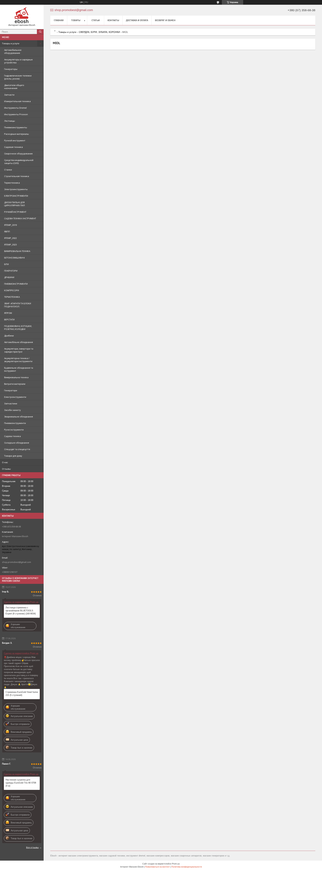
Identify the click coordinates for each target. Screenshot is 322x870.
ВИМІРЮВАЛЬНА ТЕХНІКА (17, 251)
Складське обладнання (16, 442)
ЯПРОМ (8, 312)
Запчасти (9, 94)
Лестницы (9, 120)
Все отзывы (32, 847)
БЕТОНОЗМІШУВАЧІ (14, 257)
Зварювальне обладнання (18, 416)
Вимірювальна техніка (16, 377)
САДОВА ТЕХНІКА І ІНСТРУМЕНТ (20, 218)
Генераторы (10, 69)
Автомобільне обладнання (18, 342)
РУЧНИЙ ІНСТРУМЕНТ (15, 211)
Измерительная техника (17, 101)
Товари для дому (13, 455)
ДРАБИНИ (9, 277)
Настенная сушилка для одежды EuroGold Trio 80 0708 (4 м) (21, 782)
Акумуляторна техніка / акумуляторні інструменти (18, 360)
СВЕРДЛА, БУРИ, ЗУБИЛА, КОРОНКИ (99, 32)
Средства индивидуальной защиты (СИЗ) (18, 162)
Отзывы (6, 468)
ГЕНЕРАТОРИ (10, 270)
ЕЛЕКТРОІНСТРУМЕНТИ (16, 195)
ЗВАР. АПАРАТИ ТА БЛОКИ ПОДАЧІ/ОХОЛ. (17, 305)
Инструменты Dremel (15, 107)
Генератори (10, 390)
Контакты (113, 20)
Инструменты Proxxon (16, 114)
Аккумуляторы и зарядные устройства (18, 61)
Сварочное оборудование (18, 153)
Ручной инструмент (14, 140)
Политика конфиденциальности (186, 867)
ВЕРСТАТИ (9, 319)
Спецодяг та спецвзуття (17, 449)
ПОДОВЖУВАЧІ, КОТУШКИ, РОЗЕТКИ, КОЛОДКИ (18, 328)
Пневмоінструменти (15, 423)
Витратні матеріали (14, 383)
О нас (5, 462)
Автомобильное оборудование (12, 51)
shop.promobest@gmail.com (16, 562)
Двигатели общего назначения (14, 87)
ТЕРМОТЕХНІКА (12, 296)
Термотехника (12, 182)
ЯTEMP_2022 (10, 238)
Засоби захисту (12, 410)
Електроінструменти (15, 396)
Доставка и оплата (137, 20)
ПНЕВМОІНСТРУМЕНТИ (16, 283)
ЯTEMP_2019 (10, 224)
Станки (8, 169)
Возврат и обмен (165, 20)
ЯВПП (7, 231)
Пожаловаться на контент (157, 867)
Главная (59, 20)
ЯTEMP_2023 (10, 244)
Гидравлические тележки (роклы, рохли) (18, 77)
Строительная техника (16, 176)
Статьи (96, 20)
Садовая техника (13, 147)
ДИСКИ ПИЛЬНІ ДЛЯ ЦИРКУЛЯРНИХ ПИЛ (14, 204)
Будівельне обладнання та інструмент (18, 369)
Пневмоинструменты (15, 127)
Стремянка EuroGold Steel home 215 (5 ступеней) (22, 693)
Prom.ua (176, 864)
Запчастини (10, 403)
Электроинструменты (16, 189)
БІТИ (6, 264)
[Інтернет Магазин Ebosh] (22, 15)
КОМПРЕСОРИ (11, 290)
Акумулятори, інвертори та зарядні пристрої (18, 350)
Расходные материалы (16, 133)
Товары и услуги (10, 43)
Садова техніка (12, 436)
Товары (75, 20)
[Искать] (40, 31)
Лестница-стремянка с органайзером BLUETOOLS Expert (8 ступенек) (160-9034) (21, 610)
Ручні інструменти (14, 429)
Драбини (9, 335)
